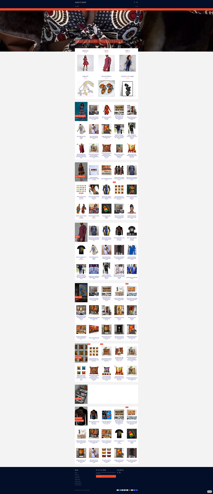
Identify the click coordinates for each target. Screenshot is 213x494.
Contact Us (77, 476)
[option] (106, 31)
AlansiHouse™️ (80, 490)
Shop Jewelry (89, 46)
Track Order (77, 477)
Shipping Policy (78, 483)
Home (76, 472)
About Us (76, 474)
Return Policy (77, 479)
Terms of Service (78, 484)
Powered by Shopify (86, 490)
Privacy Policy (77, 481)
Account (136, 6)
